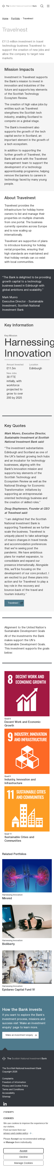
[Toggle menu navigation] (48, 6)
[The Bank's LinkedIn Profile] (5, 1104)
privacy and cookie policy (15, 1133)
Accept (23, 1150)
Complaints (7, 1079)
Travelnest (13, 603)
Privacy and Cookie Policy (15, 1086)
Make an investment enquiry (19, 1035)
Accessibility (8, 1093)
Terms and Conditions (13, 1090)
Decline (23, 1157)
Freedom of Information (14, 1082)
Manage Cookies (23, 1163)
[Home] (19, 6)
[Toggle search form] (42, 6)
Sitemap (6, 1097)
